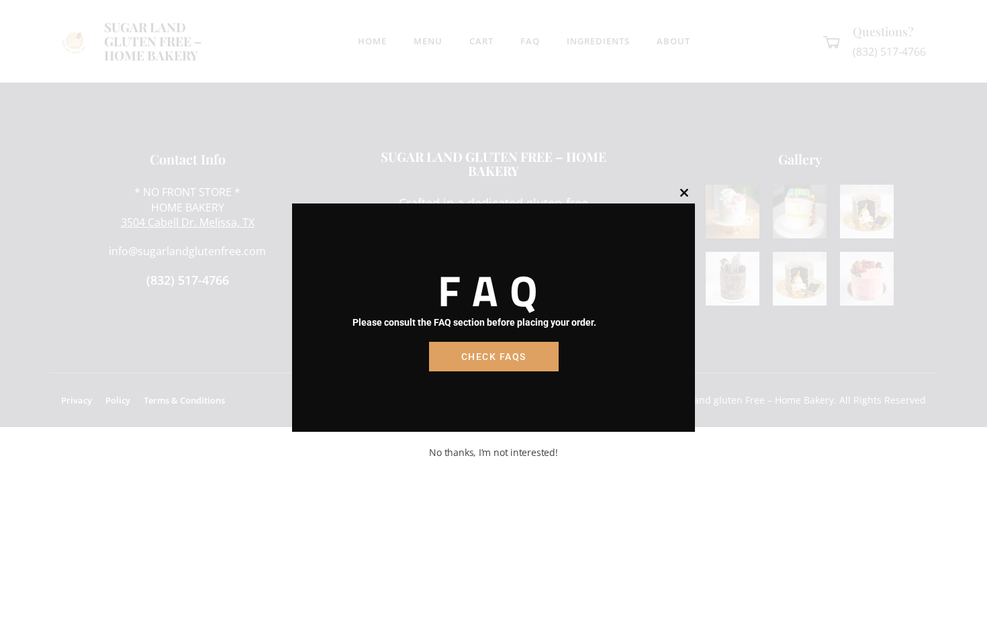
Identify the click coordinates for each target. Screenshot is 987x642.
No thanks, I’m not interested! (493, 452)
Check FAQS (493, 356)
